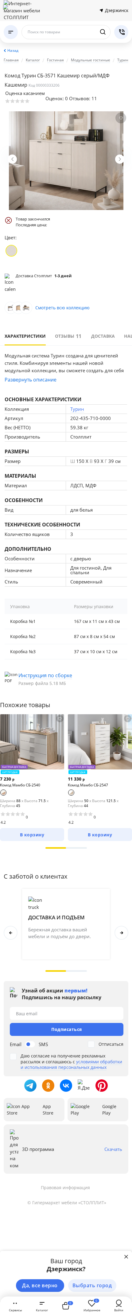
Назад (12, 50)
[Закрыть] (126, 1257)
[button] (55, 848)
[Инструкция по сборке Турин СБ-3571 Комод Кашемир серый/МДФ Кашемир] (66, 679)
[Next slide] (119, 159)
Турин (77, 409)
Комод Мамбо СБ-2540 (20, 785)
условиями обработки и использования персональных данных (71, 1064)
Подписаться (66, 1029)
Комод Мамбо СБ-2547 (88, 785)
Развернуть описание (30, 379)
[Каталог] (11, 32)
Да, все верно (40, 1285)
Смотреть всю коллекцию (62, 308)
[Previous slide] (12, 159)
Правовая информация (65, 1187)
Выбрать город (92, 1285)
